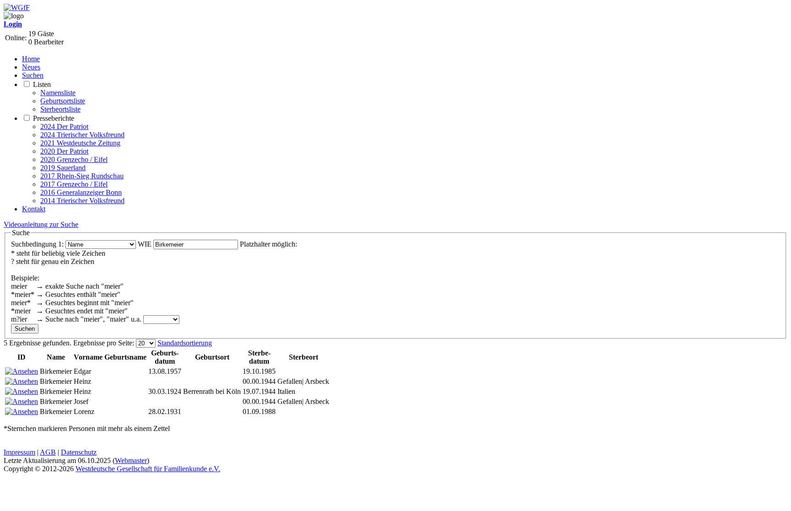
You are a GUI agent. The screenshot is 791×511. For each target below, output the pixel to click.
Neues (31, 67)
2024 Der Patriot (64, 126)
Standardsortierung (184, 343)
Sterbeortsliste (60, 109)
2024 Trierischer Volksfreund (82, 135)
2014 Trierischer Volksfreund (82, 200)
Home (31, 59)
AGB (48, 452)
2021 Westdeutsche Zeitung (80, 143)
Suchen (32, 75)
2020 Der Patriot (64, 151)
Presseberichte (53, 118)
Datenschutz (79, 452)
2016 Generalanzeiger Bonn (81, 192)
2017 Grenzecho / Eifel (74, 184)
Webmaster (131, 460)
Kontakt (33, 209)
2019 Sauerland (63, 168)
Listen (42, 84)
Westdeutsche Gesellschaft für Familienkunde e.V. (148, 469)
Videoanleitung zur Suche (41, 224)
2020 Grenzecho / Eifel (74, 159)
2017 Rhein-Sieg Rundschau (82, 176)
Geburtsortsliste (62, 101)
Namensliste (58, 93)
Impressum (19, 452)
